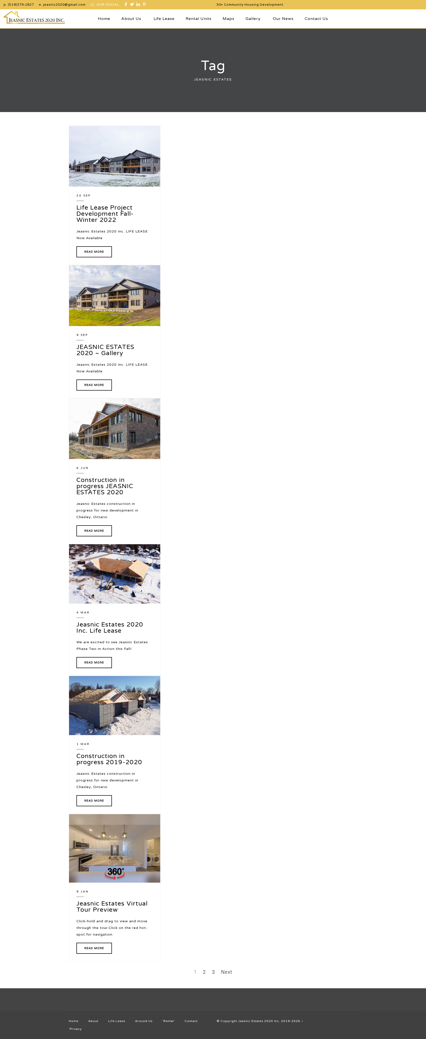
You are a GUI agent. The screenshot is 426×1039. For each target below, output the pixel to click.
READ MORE (94, 251)
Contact (191, 1021)
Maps (228, 18)
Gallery (253, 18)
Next (226, 972)
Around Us (144, 1021)
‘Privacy (75, 1029)
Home (104, 18)
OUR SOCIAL (108, 5)
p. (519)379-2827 (19, 5)
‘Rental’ (168, 1021)
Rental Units (199, 18)
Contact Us (316, 18)
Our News (283, 18)
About (93, 1021)
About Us (131, 18)
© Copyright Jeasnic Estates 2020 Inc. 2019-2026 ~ (260, 1021)
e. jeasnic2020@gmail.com (62, 5)
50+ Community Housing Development (250, 5)
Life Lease (164, 18)
